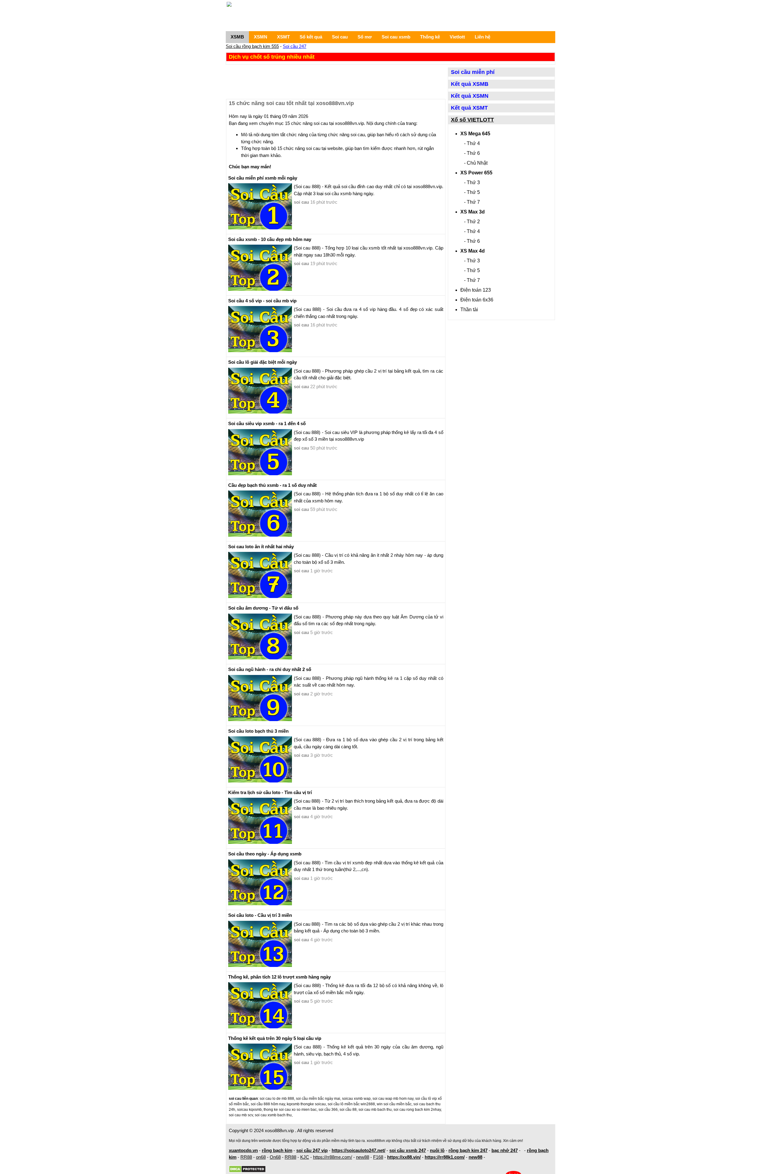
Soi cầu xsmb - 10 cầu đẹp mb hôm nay (269, 239)
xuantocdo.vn (243, 1150)
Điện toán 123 (475, 290)
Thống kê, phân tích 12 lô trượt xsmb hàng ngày (279, 976)
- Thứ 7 (472, 202)
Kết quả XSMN (469, 96)
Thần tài (469, 309)
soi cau (301, 202)
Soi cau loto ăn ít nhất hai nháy (261, 546)
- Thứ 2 (472, 221)
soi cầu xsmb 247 (407, 1150)
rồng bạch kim (277, 1150)
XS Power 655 (476, 172)
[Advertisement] (335, 81)
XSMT (283, 36)
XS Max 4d (472, 250)
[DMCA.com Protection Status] (247, 1169)
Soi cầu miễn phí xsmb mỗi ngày (262, 177)
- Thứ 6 (472, 153)
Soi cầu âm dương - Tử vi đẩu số (263, 608)
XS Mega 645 (475, 133)
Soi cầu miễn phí (473, 72)
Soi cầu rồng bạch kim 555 (252, 46)
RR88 (246, 1157)
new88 (362, 1157)
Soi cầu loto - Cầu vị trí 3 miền (260, 915)
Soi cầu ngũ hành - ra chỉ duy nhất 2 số (269, 669)
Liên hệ (482, 36)
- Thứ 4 (472, 143)
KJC (304, 1157)
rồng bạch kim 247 (468, 1150)
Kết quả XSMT (469, 108)
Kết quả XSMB (469, 84)
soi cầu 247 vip (312, 1150)
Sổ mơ (365, 36)
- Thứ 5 (472, 192)
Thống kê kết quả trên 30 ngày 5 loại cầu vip (274, 1038)
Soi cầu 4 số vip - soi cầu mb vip (262, 300)
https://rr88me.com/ (332, 1157)
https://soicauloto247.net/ (358, 1150)
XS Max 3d (472, 211)
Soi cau (340, 36)
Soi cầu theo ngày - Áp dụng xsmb (264, 853)
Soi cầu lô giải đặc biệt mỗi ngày (262, 362)
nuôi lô (437, 1150)
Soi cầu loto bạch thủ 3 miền (258, 731)
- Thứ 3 (472, 182)
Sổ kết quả (311, 36)
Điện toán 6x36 (476, 299)
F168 (378, 1157)
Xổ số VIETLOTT (472, 120)
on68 (261, 1157)
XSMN (260, 36)
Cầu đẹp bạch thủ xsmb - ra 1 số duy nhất (272, 485)
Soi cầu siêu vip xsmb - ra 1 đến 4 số (267, 423)
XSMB (237, 36)
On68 (275, 1157)
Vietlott (457, 36)
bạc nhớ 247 (504, 1150)
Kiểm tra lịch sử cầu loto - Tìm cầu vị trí (270, 792)
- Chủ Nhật (476, 163)
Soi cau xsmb (396, 36)
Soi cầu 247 (294, 46)
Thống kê (430, 36)
